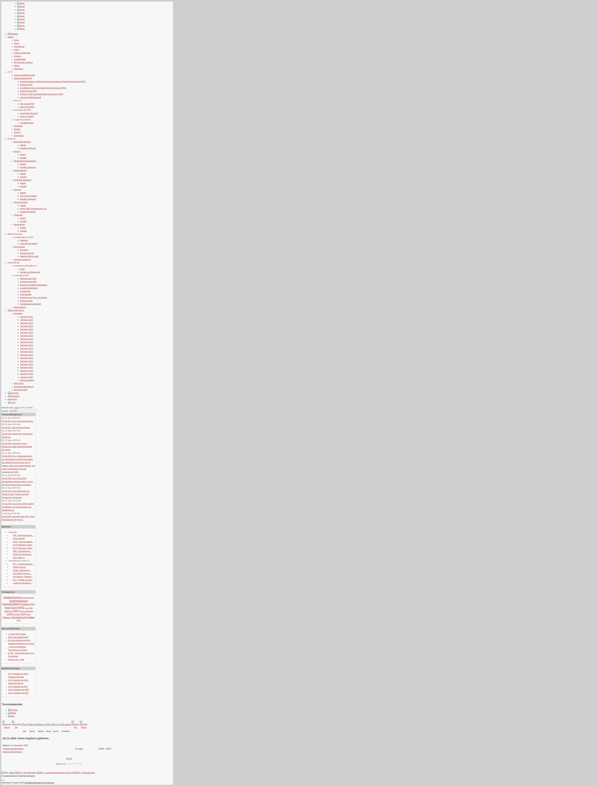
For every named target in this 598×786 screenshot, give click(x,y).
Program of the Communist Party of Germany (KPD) (41, 94)
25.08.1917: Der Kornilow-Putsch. (16, 428)
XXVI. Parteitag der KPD (18, 693)
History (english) (27, 116)
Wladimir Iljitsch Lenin (29, 256)
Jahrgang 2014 (26, 355)
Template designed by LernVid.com (39, 783)
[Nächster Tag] (75, 727)
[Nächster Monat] (83, 727)
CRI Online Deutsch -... (22, 573)
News (22, 269)
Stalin (19, 620)
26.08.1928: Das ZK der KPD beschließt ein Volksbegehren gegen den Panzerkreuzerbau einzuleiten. (17, 481)
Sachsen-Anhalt (20, 202)
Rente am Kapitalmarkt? (18, 637)
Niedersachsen (20, 170)
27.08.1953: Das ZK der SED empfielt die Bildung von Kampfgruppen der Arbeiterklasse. (17, 507)
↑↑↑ (3, 780)
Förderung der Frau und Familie (33, 298)
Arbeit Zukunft (19, 538)
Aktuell (23, 145)
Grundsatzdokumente (23, 78)
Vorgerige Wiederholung (13, 749)
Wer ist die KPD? (27, 104)
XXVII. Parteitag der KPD (18, 690)
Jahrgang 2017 (26, 345)
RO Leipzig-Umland (28, 196)
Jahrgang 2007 (26, 377)
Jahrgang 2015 (26, 352)
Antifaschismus (12, 597)
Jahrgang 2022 (26, 329)
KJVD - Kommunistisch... (23, 542)
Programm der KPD (28, 91)
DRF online (19, 383)
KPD (21, 607)
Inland (16, 43)
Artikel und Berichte (22, 53)
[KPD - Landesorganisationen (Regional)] (55, 773)
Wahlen (17, 129)
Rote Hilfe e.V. (19, 558)
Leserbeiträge (20, 59)
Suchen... (5, 411)
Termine (17, 132)
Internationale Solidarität (30, 304)
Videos (17, 66)
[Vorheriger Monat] (6, 727)
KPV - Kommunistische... (23, 564)
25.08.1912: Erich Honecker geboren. (18, 421)
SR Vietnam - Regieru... (23, 577)
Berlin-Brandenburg (22, 142)
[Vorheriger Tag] (16, 727)
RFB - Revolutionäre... (22, 551)
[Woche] (41, 725)
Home (16, 408)
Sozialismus (18, 617)
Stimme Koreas (19, 567)
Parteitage (18, 126)
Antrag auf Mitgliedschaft (24, 75)
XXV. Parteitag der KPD (18, 687)
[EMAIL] (12, 713)
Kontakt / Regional (28, 148)
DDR (23, 614)
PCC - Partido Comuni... (23, 580)
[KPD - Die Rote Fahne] (26, 773)
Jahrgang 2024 (26, 323)
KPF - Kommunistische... (23, 535)
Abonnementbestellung (24, 387)
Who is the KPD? (27, 107)
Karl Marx (24, 250)
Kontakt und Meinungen (30, 272)
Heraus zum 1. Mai (16, 659)
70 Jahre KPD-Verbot (17, 634)
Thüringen (18, 215)
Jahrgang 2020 (26, 336)
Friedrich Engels (27, 253)
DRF (16, 611)
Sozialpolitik (25, 291)
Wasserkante (19, 224)
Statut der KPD (26, 85)
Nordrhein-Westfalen (22, 180)
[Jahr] (24, 725)
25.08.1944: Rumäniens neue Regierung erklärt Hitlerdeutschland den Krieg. (17, 446)
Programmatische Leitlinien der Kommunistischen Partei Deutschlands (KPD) (52, 82)
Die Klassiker (19, 247)
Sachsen (17, 190)
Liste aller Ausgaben (28, 243)
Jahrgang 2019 (26, 339)
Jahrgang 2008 (26, 374)
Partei (16, 40)
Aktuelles (24, 240)
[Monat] (32, 725)
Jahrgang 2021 (26, 333)
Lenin (27, 608)
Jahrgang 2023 (26, 326)
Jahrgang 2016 (26, 348)
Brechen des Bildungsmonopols (33, 285)
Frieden (30, 617)
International (19, 46)
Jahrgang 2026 (26, 317)
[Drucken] (13, 710)
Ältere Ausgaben (27, 380)
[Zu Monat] (65, 725)
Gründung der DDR (28, 282)
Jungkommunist (26, 123)
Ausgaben (18, 313)
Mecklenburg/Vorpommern (25, 161)
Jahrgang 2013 (26, 358)
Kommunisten (10, 604)
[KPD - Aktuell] (8, 773)
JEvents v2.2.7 (61, 764)
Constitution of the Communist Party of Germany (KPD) (43, 88)
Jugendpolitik (25, 294)
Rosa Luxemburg (26, 611)
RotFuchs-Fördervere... (22, 554)
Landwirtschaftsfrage (29, 288)
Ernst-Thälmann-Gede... (23, 545)
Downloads (19, 136)
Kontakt (23, 158)
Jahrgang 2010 (26, 367)
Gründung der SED (28, 279)
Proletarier (25, 604)
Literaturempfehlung (22, 260)
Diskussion (18, 69)
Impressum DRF (21, 390)
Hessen (17, 151)
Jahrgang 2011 (26, 364)
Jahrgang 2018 (26, 342)
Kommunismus (18, 601)
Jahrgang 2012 (26, 361)
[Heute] (48, 725)
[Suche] (56, 725)
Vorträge (17, 56)
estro (81, 749)
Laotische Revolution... (22, 583)
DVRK (16, 50)
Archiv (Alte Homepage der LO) (33, 209)
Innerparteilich (20, 307)
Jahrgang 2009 (26, 371)
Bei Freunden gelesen (23, 62)
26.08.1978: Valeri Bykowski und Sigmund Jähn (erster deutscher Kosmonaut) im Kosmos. (15, 494)
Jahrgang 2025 (26, 320)
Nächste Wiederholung (12, 752)
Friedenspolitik (26, 301)
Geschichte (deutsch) (29, 113)
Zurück (69, 759)
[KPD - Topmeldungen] (84, 773)
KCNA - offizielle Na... (22, 570)
